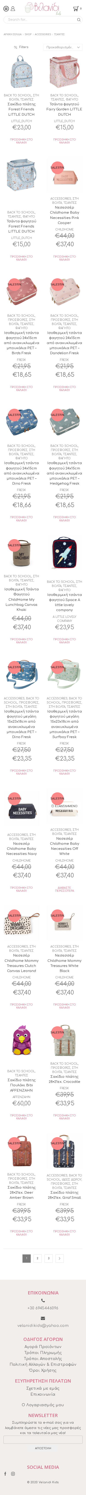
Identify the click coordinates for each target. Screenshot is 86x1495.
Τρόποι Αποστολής (43, 1359)
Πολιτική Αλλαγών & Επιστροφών (43, 1365)
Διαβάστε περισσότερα (64, 889)
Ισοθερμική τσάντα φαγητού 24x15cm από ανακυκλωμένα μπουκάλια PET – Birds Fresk (21, 343)
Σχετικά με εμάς (42, 1388)
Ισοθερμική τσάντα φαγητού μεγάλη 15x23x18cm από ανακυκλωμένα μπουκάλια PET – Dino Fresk (21, 724)
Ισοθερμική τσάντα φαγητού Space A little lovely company (64, 602)
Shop (28, 34)
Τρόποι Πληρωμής (43, 1353)
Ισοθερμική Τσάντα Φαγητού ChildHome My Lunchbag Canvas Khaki (21, 599)
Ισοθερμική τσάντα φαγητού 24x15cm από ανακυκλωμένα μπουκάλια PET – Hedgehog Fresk (64, 473)
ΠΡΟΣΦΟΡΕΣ (18, 320)
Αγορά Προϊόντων (43, 1347)
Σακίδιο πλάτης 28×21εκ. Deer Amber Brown (22, 1192)
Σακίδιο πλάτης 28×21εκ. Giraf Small (64, 1195)
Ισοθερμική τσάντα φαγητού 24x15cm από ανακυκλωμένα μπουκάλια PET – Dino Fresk (21, 473)
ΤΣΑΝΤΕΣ (27, 99)
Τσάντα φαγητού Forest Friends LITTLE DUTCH (21, 226)
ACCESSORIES (43, 34)
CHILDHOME (64, 229)
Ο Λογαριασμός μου (43, 1405)
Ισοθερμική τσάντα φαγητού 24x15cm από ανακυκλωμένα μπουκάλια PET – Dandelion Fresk (64, 343)
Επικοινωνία (43, 1394)
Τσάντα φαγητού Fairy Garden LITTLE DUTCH (64, 109)
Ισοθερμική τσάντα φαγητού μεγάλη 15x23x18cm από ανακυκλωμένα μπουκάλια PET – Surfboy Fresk (64, 724)
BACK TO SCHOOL (17, 95)
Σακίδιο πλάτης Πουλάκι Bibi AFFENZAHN (22, 1085)
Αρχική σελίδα (13, 34)
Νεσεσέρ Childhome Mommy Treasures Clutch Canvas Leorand (22, 963)
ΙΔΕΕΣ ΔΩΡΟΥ (71, 1179)
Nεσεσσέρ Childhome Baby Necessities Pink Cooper (64, 215)
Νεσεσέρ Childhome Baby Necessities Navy (21, 849)
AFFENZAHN (21, 1097)
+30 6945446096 (43, 1308)
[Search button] (78, 19)
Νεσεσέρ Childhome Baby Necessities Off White (64, 846)
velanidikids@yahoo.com (43, 1326)
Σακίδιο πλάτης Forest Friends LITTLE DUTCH (22, 109)
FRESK (21, 360)
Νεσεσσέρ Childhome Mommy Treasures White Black (64, 963)
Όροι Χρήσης (42, 1370)
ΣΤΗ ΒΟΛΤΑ (14, 706)
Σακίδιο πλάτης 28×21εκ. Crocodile (64, 1079)
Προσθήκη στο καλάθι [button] (21, 141)
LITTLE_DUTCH (21, 121)
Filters (23, 47)
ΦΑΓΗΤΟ (72, 99)
